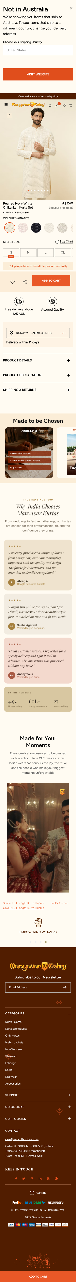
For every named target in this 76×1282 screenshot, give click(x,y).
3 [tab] (34, 190)
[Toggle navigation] (7, 105)
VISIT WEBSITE (38, 74)
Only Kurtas (12, 1035)
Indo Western (13, 1049)
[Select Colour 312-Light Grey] (63, 228)
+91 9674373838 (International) (25, 1151)
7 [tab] (47, 190)
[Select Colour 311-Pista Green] (49, 228)
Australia (41, 1192)
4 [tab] (38, 190)
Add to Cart (51, 280)
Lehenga (10, 1063)
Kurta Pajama (13, 1022)
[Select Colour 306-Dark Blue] (36, 228)
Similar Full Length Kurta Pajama (24, 903)
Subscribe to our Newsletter (38, 977)
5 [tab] (41, 190)
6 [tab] (44, 190)
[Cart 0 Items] (71, 105)
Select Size (11, 242)
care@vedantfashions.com (22, 1139)
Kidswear (11, 1076)
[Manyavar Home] (28, 105)
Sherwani (11, 1056)
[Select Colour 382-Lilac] (23, 228)
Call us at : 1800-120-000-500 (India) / (29, 1146)
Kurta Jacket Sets (16, 1028)
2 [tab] (31, 190)
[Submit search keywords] (50, 105)
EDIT (63, 333)
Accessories (13, 1083)
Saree (9, 1070)
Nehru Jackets (14, 1042)
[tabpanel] (38, 151)
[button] (57, 106)
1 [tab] (28, 190)
